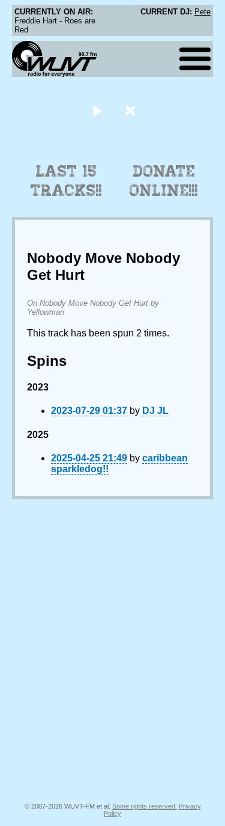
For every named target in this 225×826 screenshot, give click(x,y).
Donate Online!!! (164, 181)
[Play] (97, 110)
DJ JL (155, 410)
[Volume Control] (131, 110)
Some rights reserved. (144, 806)
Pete (202, 11)
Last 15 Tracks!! (66, 181)
